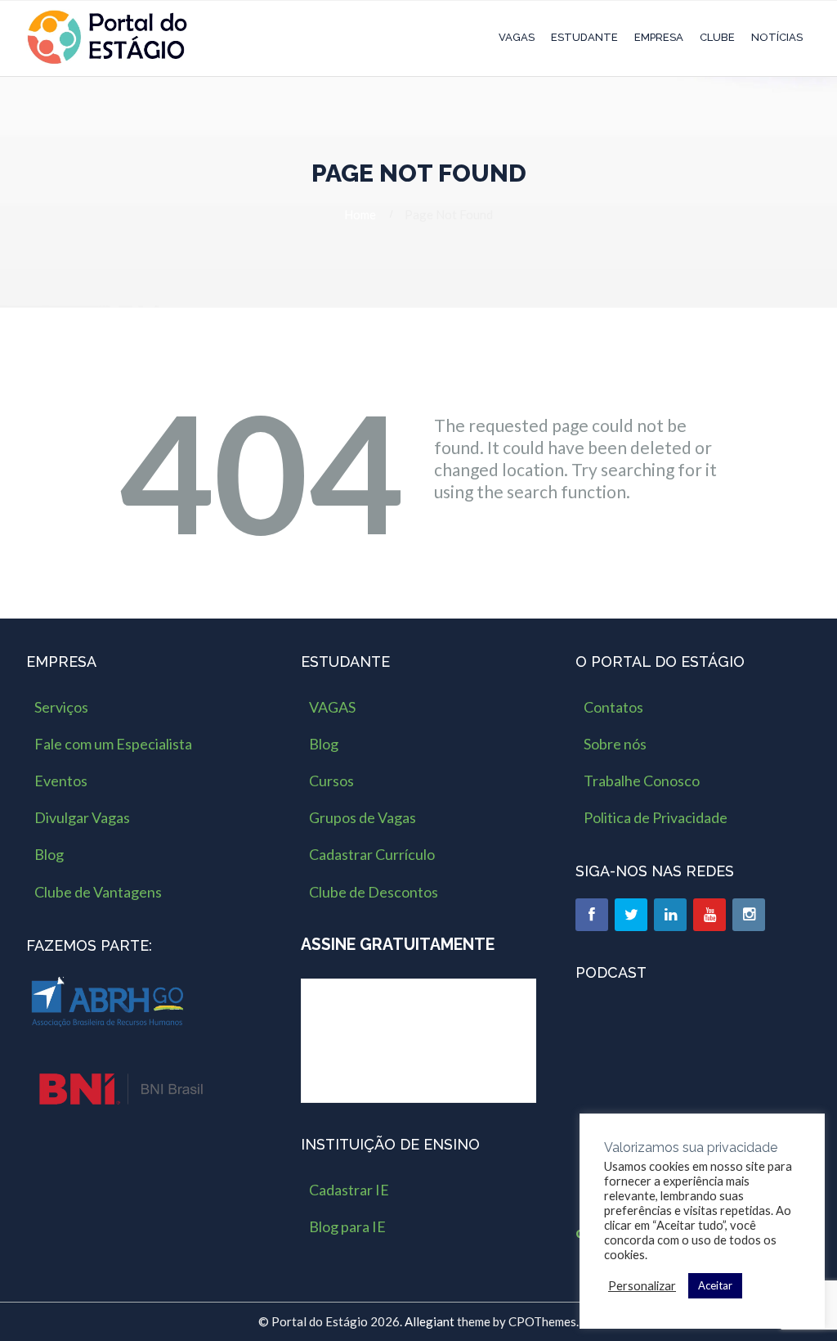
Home (360, 214)
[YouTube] (709, 914)
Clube (717, 37)
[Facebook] (591, 914)
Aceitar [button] (715, 1285)
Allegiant (429, 1321)
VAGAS (517, 37)
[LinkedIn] (670, 914)
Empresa (658, 37)
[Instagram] (748, 914)
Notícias (777, 37)
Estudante (584, 37)
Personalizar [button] (642, 1286)
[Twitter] (631, 914)
